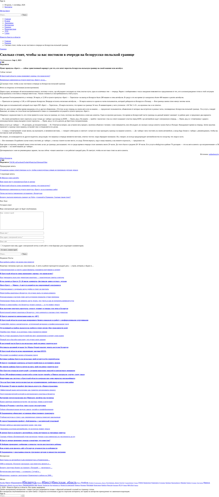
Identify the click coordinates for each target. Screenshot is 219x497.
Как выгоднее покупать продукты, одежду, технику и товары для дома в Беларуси (34, 308)
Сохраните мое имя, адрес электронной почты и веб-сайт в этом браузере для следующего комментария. (43, 246)
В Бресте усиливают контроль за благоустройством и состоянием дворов (30, 363)
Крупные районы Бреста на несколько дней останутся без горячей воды (30, 359)
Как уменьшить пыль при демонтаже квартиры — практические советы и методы (32, 277)
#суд (121, 485)
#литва (188, 483)
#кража (183, 483)
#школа (136, 485)
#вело (79, 483)
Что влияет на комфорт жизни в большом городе (19, 355)
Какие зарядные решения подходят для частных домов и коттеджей (26, 402)
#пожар (83, 485)
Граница (8, 27)
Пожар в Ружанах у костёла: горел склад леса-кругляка (23, 405)
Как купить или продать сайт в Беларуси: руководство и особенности (28, 448)
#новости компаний (67, 485)
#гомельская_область (100, 483)
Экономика (9, 23)
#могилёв (15, 485)
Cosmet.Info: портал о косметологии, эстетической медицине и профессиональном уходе (34, 324)
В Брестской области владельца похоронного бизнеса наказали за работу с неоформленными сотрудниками (44, 320)
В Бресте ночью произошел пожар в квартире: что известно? (25, 440)
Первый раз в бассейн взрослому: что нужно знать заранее (23, 340)
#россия (109, 485)
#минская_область (6, 485)
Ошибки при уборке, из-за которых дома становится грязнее (23, 332)
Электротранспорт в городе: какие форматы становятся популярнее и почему (30, 270)
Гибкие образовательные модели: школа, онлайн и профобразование (26, 409)
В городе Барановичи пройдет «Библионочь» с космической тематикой (29, 421)
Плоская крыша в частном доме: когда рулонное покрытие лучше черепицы (29, 297)
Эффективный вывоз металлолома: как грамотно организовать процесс (28, 390)
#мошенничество (30, 485)
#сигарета (115, 485)
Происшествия (10, 29)
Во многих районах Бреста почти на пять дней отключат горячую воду (29, 367)
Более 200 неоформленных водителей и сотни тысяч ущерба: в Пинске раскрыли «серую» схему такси (42, 374)
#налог (40, 485)
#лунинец (194, 483)
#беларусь (29, 482)
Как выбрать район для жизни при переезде (17, 262)
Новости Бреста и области (10, 37)
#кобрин (168, 483)
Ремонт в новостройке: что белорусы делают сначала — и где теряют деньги (30, 305)
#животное (147, 483)
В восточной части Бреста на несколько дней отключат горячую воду (28, 343)
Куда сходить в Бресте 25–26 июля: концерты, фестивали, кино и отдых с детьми (33, 281)
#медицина (200, 483)
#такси (125, 485)
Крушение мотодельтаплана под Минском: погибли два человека (27, 398)
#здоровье (162, 483)
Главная (8, 19)
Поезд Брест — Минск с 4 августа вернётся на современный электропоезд (30, 285)
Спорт (7, 33)
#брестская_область (64, 482)
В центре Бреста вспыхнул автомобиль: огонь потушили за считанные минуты (32, 433)
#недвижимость (55, 485)
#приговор (97, 485)
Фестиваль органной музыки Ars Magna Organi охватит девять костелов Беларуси (34, 347)
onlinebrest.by (214, 154)
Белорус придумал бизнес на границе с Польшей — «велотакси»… (26, 468)
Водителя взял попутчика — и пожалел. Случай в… (20, 471)
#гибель (85, 482)
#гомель (91, 483)
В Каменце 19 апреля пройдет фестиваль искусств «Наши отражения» (29, 386)
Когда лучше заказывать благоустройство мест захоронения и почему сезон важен (32, 336)
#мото (20, 485)
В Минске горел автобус (9, 178)
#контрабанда (175, 483)
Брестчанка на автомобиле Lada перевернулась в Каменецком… (25, 460)
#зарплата (155, 483)
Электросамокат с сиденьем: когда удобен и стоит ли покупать (24, 289)
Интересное (9, 25)
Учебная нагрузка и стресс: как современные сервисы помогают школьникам (30, 417)
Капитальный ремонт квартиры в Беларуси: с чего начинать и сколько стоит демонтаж (34, 312)
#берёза (39, 483)
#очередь (8, 158)
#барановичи (16, 483)
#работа (104, 485)
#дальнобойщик (129, 483)
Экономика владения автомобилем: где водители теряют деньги (25, 429)
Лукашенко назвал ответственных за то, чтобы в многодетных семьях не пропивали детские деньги (39, 170)
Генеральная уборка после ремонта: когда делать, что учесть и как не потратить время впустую (37, 301)
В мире (7, 21)
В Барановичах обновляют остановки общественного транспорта (27, 413)
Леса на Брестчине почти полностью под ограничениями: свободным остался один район (37, 382)
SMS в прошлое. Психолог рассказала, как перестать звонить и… (25, 464)
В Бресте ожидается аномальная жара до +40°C (19, 316)
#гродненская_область (112, 483)
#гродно (121, 483)
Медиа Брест (5, 11)
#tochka (2, 483)
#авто (7, 482)
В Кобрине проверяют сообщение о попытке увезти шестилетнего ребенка (30, 444)
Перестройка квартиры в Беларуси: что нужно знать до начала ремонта (27, 293)
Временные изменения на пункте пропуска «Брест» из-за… (23, 80)
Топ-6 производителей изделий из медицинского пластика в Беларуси (27, 394)
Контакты (8, 7)
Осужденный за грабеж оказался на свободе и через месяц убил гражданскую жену (34, 328)
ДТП (6, 31)
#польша (89, 485)
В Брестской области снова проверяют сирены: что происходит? (25, 76)
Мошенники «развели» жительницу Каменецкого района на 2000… (26, 475)
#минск (206, 482)
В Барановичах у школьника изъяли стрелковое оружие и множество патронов (33, 452)
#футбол (130, 485)
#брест (2, 158)
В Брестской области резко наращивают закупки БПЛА (23, 351)
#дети (140, 483)
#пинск (77, 485)
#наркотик (46, 485)
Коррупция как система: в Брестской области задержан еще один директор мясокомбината (37, 378)
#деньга (136, 483)
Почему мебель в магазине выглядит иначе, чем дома (20, 425)
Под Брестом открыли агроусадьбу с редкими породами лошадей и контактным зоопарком (37, 371)
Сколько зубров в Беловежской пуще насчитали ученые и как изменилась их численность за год (37, 437)
